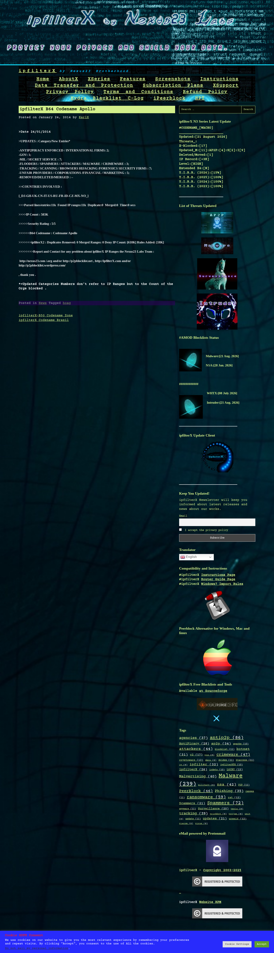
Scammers (192, 803)
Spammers (225, 803)
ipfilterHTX (231, 764)
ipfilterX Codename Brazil (44, 320)
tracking (193, 813)
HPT (200, 98)
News (43, 303)
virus (201, 823)
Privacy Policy (70, 92)
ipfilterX (38, 71)
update (193, 818)
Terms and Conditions (138, 92)
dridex (226, 760)
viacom (186, 823)
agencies (193, 738)
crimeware (233, 754)
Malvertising (198, 776)
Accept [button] (262, 944)
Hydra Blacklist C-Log (107, 98)
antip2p (227, 737)
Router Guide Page (218, 579)
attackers (196, 749)
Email (183, 516)
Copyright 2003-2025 (222, 870)
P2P (244, 785)
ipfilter (204, 764)
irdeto (217, 769)
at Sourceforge (213, 691)
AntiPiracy (194, 744)
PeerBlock (196, 791)
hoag (67, 303)
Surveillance (213, 808)
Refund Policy (205, 92)
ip (183, 764)
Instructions (219, 79)
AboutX (68, 79)
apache (241, 744)
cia (209, 755)
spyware (187, 808)
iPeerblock (169, 98)
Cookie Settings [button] (237, 944)
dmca (210, 760)
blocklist (224, 749)
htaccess (245, 760)
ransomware (206, 797)
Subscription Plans (173, 85)
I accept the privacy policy (205, 530)
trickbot (218, 814)
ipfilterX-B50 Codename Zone (46, 315)
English (191, 557)
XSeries (99, 79)
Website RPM (210, 902)
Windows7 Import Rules (222, 584)
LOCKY (235, 769)
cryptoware (191, 760)
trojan (236, 814)
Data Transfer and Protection (84, 85)
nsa (226, 785)
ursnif (238, 818)
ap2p (221, 744)
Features (133, 79)
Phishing (229, 791)
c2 (196, 754)
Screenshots (173, 79)
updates (215, 818)
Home (43, 79)
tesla (237, 809)
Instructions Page (218, 575)
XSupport (226, 85)
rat (234, 797)
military (206, 785)
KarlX (84, 117)
